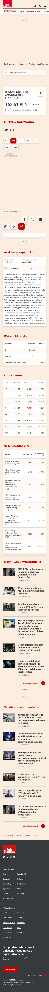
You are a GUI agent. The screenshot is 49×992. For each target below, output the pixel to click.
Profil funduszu (9, 64)
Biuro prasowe (8, 899)
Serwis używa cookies (10, 982)
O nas (19, 889)
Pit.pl (19, 927)
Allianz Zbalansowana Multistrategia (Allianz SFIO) (13, 472)
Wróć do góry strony (35, 975)
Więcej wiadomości (31, 683)
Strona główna (8, 835)
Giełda (18, 835)
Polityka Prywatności (27, 982)
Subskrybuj (10, 969)
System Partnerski (9, 923)
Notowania (10, 11)
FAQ (4, 874)
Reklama (20, 879)
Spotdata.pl (6, 913)
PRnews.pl (20, 923)
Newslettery (7, 884)
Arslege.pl (20, 918)
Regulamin (6, 889)
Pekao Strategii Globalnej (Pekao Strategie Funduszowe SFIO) (13, 534)
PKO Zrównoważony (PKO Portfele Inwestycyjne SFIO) (12, 497)
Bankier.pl (20, 932)
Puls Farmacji (7, 932)
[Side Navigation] (44, 5)
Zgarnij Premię (7, 918)
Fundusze (22, 64)
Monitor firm (7, 937)
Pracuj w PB (21, 874)
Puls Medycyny (22, 913)
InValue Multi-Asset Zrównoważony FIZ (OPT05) (16, 94)
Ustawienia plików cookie (12, 985)
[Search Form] (35, 5)
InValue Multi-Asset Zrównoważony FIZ (12, 463)
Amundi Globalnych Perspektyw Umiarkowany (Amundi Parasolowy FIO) (12, 520)
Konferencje (21, 884)
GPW (22, 11)
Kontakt (5, 894)
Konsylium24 (7, 927)
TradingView (16, 212)
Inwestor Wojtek (33, 11)
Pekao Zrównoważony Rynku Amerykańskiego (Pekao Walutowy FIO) (13, 546)
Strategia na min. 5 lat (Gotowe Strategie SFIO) (13, 508)
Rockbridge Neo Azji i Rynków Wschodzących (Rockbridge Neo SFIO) (13, 484)
